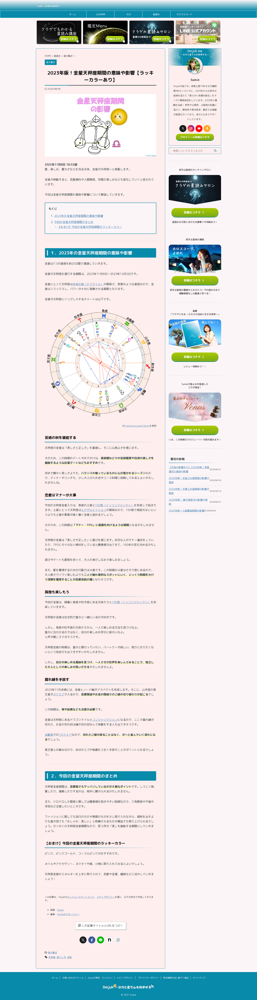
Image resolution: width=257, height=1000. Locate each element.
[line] (100, 939)
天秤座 (51, 957)
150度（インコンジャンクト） (114, 505)
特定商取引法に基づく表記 (175, 977)
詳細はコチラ (192, 212)
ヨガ (128, 14)
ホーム (72, 14)
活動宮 (49, 735)
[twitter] (83, 939)
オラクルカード (184, 14)
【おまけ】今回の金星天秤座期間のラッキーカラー (90, 227)
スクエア (58, 694)
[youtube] (198, 128)
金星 (69, 957)
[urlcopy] (118, 939)
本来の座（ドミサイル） (88, 284)
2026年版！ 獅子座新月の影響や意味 (188, 502)
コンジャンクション (104, 720)
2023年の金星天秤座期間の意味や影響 (78, 216)
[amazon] (207, 128)
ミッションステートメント (80, 897)
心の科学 (100, 14)
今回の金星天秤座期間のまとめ (73, 222)
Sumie (60, 909)
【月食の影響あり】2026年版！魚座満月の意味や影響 (189, 469)
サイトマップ (199, 977)
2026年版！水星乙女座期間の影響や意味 (189, 480)
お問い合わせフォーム (72, 977)
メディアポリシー (106, 897)
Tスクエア (65, 735)
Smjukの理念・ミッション (100, 977)
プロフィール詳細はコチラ (195, 137)
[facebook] (91, 939)
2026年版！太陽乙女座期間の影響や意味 (189, 491)
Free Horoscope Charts (136, 425)
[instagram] (190, 128)
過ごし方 (61, 957)
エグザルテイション (93, 510)
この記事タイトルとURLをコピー (102, 926)
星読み (156, 14)
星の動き (52, 952)
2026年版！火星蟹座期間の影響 (186, 510)
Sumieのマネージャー (68, 914)
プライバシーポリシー (148, 977)
